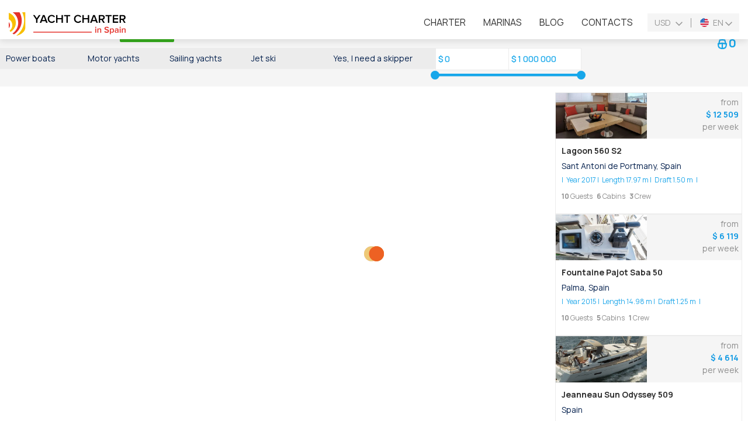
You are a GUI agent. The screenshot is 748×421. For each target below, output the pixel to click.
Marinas (502, 22)
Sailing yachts (195, 58)
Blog (551, 22)
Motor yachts (114, 58)
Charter (445, 22)
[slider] (435, 75)
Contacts (607, 22)
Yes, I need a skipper (373, 58)
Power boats (31, 58)
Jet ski (263, 58)
